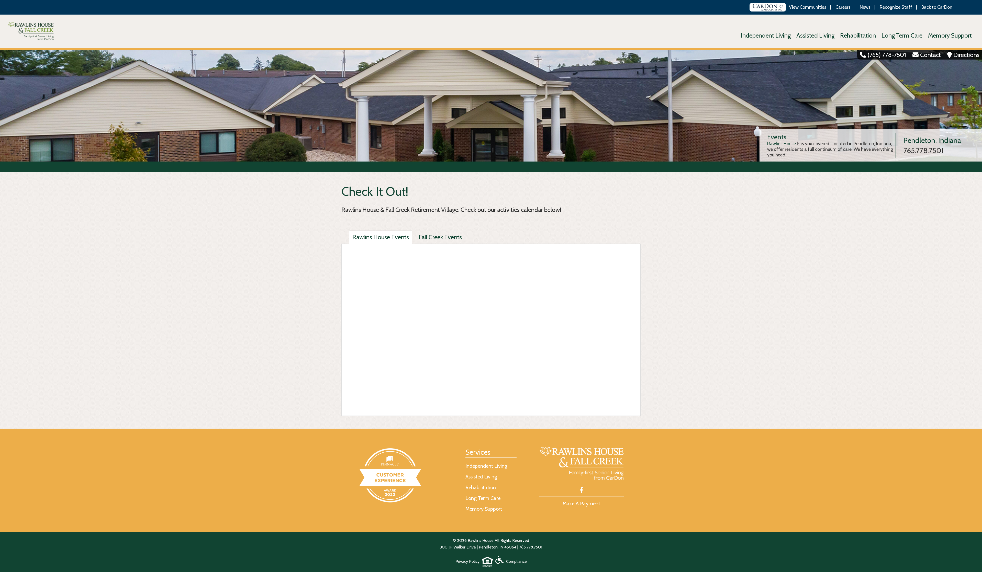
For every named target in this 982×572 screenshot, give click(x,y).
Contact (930, 55)
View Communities (807, 7)
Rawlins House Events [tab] (380, 237)
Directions (966, 55)
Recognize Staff (896, 7)
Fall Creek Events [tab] (440, 237)
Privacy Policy (467, 561)
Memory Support (950, 35)
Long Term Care (901, 35)
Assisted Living (815, 35)
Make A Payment (581, 503)
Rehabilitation (858, 35)
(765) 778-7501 (886, 55)
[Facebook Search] (581, 491)
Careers (843, 7)
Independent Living (766, 35)
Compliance (516, 561)
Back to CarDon (936, 7)
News (865, 7)
